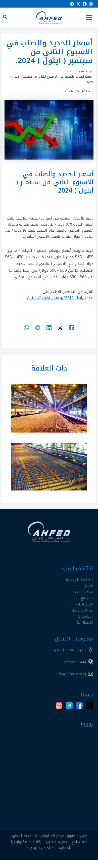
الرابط (80, 297)
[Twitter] (78, 4)
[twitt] (60, 327)
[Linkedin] (49, 327)
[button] (5, 17)
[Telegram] (72, 4)
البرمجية (33, 847)
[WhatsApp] (26, 327)
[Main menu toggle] (89, 17)
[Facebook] (85, 4)
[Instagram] (91, 4)
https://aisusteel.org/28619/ (50, 297)
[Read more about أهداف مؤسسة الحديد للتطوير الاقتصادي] (49, 466)
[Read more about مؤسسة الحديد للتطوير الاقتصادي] (49, 407)
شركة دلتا (36, 841)
